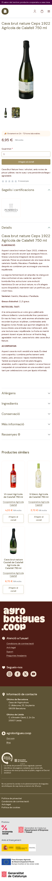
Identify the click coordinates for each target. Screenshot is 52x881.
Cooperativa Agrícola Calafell (13, 503)
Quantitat (6, 148)
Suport (10, 651)
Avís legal (11, 647)
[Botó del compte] (35, 11)
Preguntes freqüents (17, 655)
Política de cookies (11, 807)
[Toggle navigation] (48, 11)
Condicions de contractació (20, 643)
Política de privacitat (12, 798)
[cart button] (42, 11)
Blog (9, 742)
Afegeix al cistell (26, 161)
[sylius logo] (5, 11)
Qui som (11, 738)
